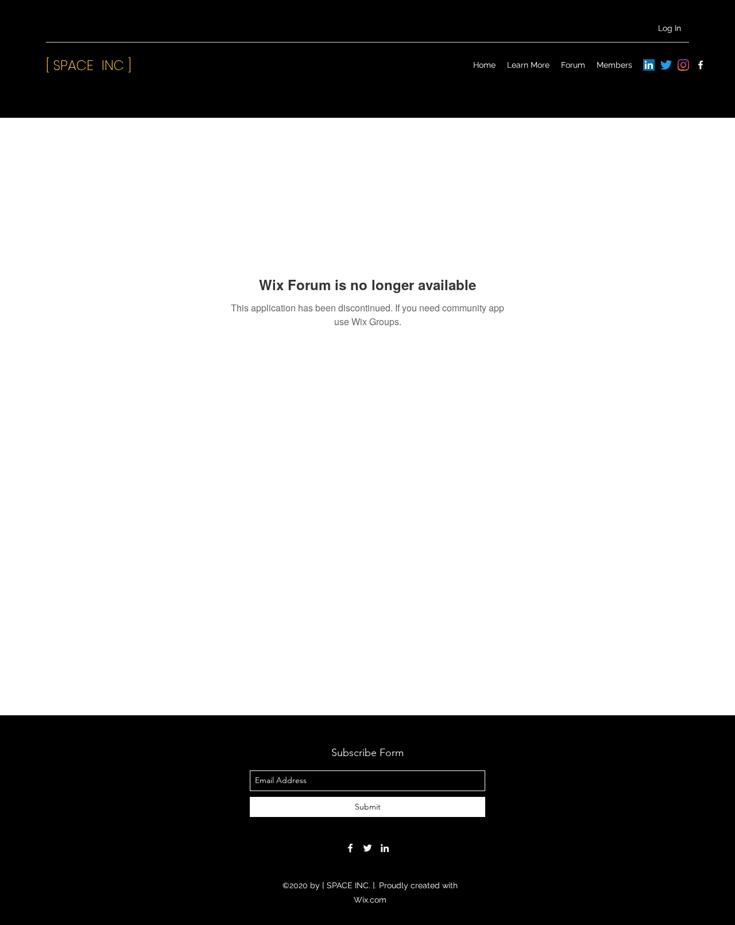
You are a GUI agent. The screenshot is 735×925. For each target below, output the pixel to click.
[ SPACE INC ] (88, 65)
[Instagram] (683, 65)
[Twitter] (666, 65)
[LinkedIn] (649, 65)
